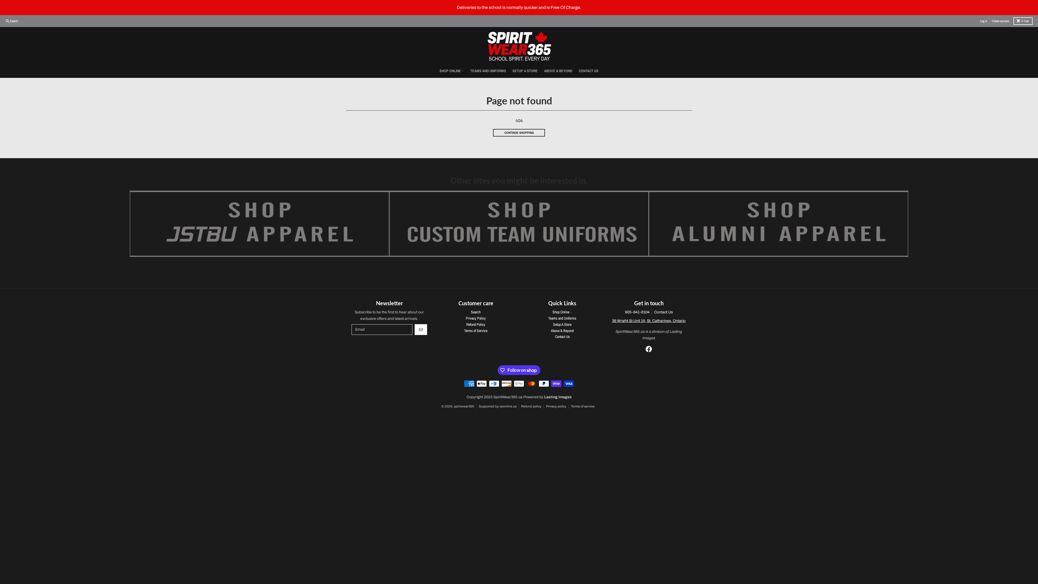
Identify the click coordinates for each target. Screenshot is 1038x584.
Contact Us (663, 312)
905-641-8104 (637, 312)
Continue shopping (519, 133)
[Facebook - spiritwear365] (649, 349)
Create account (1000, 21)
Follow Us (519, 266)
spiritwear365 (464, 406)
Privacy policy (556, 406)
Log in (983, 21)
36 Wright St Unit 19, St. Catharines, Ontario (649, 321)
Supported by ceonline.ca (498, 406)
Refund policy (531, 406)
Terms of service (583, 406)
